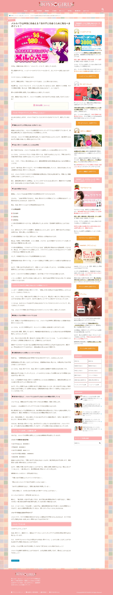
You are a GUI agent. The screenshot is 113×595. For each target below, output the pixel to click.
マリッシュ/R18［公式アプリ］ (87, 286)
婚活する (90, 361)
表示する (46, 105)
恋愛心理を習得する (93, 380)
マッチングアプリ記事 (80, 384)
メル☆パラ (16, 560)
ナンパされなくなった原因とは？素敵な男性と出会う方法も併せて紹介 (91, 413)
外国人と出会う (78, 370)
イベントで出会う (93, 375)
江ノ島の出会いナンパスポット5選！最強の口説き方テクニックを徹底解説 (91, 421)
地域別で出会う (78, 366)
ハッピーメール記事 (93, 384)
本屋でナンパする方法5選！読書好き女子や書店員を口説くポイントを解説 (91, 398)
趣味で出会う (77, 375)
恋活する (76, 361)
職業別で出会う (92, 366)
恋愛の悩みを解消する (80, 380)
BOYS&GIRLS (88, 592)
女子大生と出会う (93, 370)
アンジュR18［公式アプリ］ (88, 348)
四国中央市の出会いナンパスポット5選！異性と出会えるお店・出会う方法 (91, 429)
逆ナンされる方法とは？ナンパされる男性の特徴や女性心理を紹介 (91, 406)
